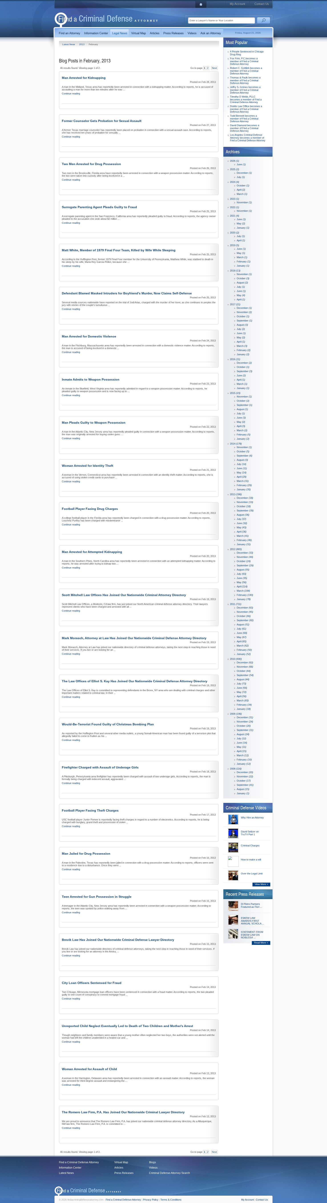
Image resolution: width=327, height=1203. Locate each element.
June (241, 164)
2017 (235, 304)
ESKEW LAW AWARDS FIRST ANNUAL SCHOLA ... (252, 921)
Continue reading (71, 93)
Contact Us (261, 4)
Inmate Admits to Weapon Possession (90, 379)
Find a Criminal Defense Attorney (79, 1162)
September (244, 320)
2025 (234, 169)
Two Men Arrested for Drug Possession (91, 164)
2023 (234, 199)
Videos (153, 1167)
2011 (235, 604)
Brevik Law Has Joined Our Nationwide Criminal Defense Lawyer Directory (118, 940)
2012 (236, 549)
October (243, 185)
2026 (234, 161)
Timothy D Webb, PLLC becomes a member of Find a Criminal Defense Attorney (246, 99)
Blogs (152, 1162)
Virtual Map (121, 1162)
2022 (234, 207)
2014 (236, 443)
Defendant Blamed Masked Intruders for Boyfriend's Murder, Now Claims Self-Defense (127, 293)
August (242, 282)
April (241, 189)
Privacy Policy (150, 1199)
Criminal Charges (250, 845)
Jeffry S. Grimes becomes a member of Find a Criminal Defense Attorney (245, 90)
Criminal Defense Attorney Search (169, 1173)
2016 (235, 359)
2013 (82, 44)
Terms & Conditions (171, 1199)
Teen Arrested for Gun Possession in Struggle (96, 896)
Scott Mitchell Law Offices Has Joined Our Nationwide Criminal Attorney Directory (124, 595)
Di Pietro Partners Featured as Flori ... (251, 905)
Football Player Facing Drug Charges (90, 509)
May (241, 223)
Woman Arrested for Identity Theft (87, 465)
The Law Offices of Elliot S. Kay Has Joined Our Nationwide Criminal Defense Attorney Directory (134, 681)
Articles (118, 1167)
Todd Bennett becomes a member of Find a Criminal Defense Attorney (244, 118)
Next (214, 68)
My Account (237, 4)
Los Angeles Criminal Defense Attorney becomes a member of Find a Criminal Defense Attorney (247, 138)
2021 (234, 215)
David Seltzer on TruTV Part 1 (250, 833)
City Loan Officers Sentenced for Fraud (91, 983)
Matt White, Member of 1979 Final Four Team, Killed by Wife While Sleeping (119, 250)
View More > (261, 884)
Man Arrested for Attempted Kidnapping (92, 552)
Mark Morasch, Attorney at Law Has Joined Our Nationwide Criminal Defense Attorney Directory (134, 638)
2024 (234, 182)
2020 (234, 232)
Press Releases (123, 1173)
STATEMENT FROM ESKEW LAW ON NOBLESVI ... (252, 935)
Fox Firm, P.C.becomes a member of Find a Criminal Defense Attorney (244, 61)
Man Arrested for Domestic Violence (89, 336)
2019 (234, 245)
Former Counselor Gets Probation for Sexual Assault (101, 121)
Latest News (69, 44)
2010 (236, 659)
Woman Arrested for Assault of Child (89, 1069)
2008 (236, 768)
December (244, 173)
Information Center (70, 1167)
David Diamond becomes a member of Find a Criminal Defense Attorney (244, 128)
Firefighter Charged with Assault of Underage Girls (100, 767)
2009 (236, 713)
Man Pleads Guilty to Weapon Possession (93, 422)
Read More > (261, 942)
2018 (235, 270)
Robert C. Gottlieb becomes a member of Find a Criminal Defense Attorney (246, 71)
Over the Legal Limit (251, 873)
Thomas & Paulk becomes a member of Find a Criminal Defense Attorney (245, 80)
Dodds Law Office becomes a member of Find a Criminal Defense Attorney (246, 109)
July (241, 177)
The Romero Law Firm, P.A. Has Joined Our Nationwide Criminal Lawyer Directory (123, 1112)
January (243, 227)
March (242, 194)
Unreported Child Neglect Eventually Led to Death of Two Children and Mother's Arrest (127, 1026)
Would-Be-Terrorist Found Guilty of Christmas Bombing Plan (108, 724)
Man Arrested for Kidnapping (84, 78)
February (243, 261)
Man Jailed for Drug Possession (86, 853)
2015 (235, 393)
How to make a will (251, 859)
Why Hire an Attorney (252, 817)
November (244, 202)
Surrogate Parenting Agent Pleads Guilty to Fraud (99, 207)
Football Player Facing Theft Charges (90, 810)
